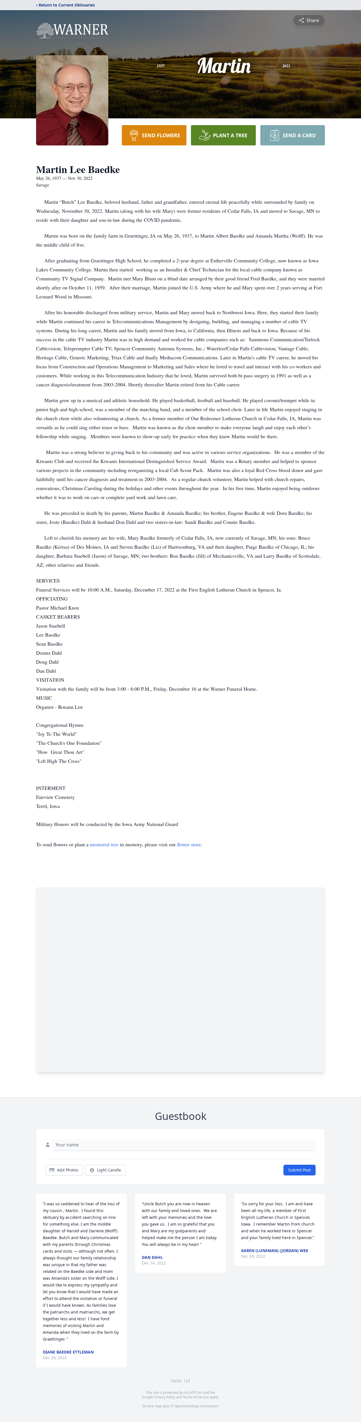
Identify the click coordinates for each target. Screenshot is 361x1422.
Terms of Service (196, 1397)
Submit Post (299, 1170)
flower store (189, 844)
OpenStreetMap (186, 1406)
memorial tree (104, 844)
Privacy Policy (164, 1397)
